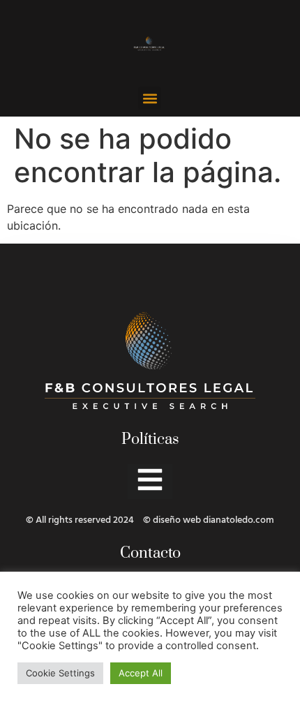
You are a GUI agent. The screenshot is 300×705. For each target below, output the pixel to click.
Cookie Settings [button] (60, 672)
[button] (149, 98)
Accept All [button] (141, 672)
